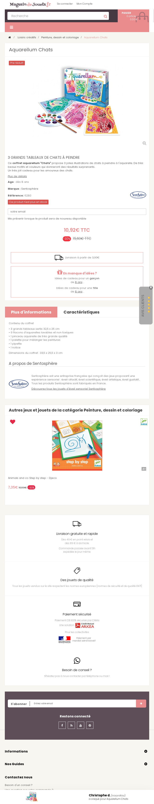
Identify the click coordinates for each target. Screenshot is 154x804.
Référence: (16, 195)
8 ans (78, 282)
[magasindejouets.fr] (29, 4)
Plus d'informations (31, 312)
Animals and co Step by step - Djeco (32, 478)
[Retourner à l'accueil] (9, 37)
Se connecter (65, 3)
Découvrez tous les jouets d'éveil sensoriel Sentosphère (68, 389)
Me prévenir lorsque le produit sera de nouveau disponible (47, 218)
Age (11, 182)
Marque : (14, 189)
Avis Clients (143, 305)
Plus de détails (17, 176)
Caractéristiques (81, 312)
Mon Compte (84, 3)
